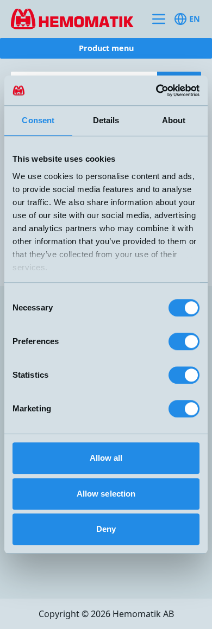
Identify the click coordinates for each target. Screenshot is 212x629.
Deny (106, 528)
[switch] (184, 341)
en (194, 19)
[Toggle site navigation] (159, 19)
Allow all (106, 457)
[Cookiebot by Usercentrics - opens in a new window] (152, 91)
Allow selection (106, 493)
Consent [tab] (38, 120)
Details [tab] (106, 120)
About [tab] (174, 120)
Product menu (106, 48)
